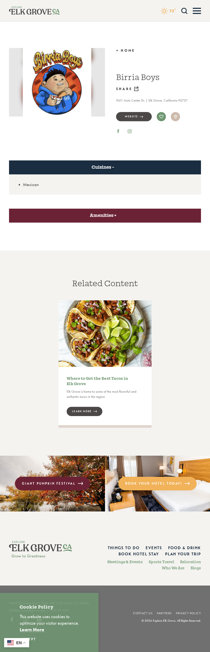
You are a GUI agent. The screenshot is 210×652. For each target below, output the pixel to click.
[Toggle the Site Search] (184, 10)
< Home (125, 50)
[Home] (34, 10)
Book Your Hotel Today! (153, 483)
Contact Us (143, 613)
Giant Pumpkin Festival (48, 483)
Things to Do (124, 547)
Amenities (101, 215)
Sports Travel (161, 562)
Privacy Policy (188, 613)
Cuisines (101, 167)
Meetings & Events (125, 562)
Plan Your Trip (183, 553)
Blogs (196, 568)
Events (154, 547)
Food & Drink (184, 547)
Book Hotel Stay (139, 553)
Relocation (190, 562)
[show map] (175, 116)
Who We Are (173, 568)
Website (131, 116)
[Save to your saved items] (161, 116)
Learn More (32, 630)
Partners (164, 613)
